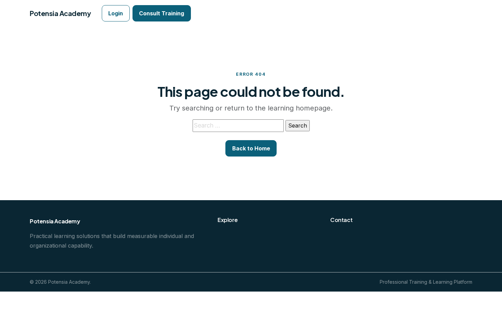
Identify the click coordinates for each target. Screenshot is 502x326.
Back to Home (251, 148)
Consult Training (161, 13)
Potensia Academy (60, 13)
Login (115, 13)
